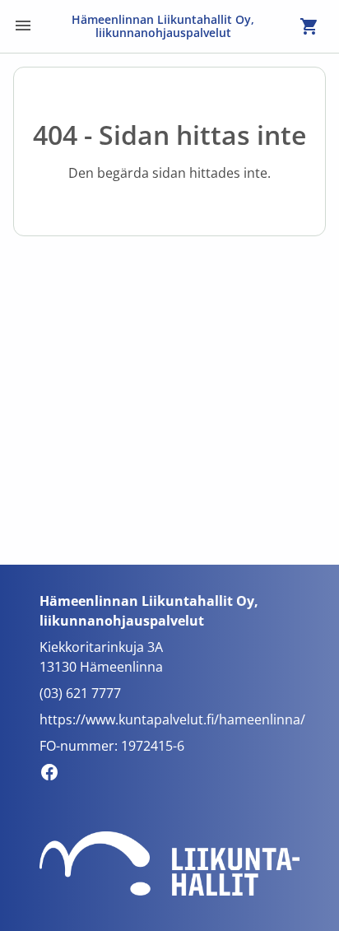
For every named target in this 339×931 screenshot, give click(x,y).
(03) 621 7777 (80, 693)
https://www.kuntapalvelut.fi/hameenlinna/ (172, 719)
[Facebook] (53, 775)
